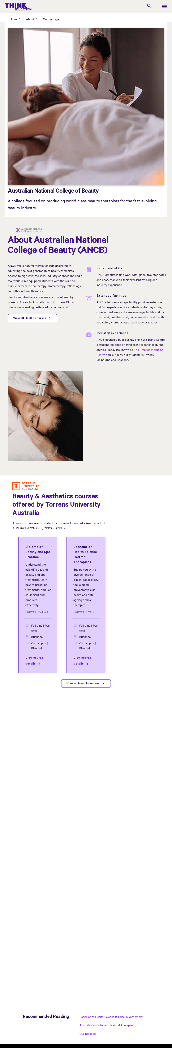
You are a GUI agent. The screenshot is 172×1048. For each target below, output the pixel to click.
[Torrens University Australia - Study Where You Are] (25, 486)
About (30, 19)
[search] (149, 6)
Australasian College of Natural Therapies (106, 1025)
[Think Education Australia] (37, 6)
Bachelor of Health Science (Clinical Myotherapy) (111, 1017)
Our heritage (51, 19)
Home (13, 19)
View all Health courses (29, 318)
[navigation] (164, 7)
